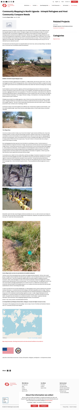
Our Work (43, 383)
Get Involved (63, 383)
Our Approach (25, 384)
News (23, 386)
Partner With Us (63, 384)
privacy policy (49, 400)
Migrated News (56, 38)
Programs (43, 384)
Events (23, 387)
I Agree (34, 405)
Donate (74, 1)
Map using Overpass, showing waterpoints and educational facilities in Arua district (22, 341)
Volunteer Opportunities (64, 387)
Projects (42, 386)
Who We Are (25, 383)
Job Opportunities (63, 386)
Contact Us (24, 389)
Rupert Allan (10, 17)
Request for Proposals (64, 389)
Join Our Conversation (64, 392)
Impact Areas (43, 387)
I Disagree (43, 405)
